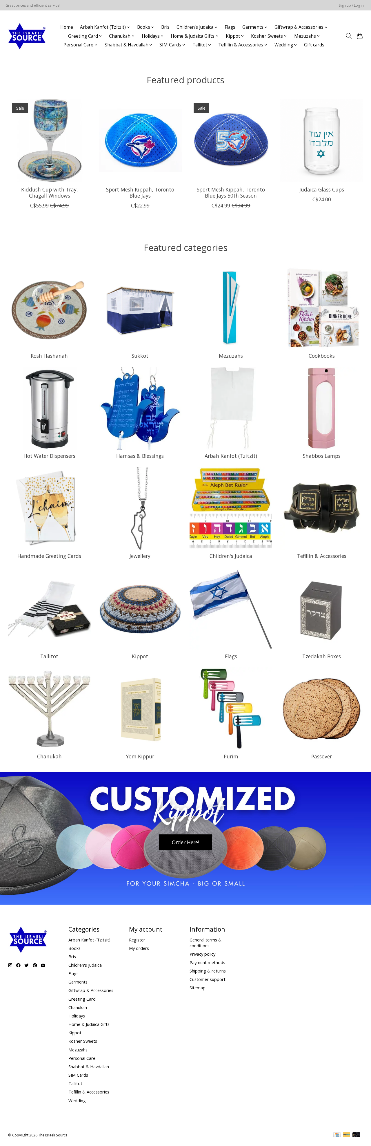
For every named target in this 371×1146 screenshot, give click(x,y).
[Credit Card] (337, 1135)
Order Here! (185, 842)
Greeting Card (82, 999)
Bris (165, 27)
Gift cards (314, 45)
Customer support (207, 979)
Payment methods (207, 962)
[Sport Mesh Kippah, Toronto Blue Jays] (140, 140)
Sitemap (197, 987)
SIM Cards (78, 1075)
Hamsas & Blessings (140, 455)
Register (137, 940)
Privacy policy (202, 954)
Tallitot (49, 656)
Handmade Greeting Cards (49, 555)
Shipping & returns (208, 971)
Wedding (77, 1100)
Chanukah (49, 756)
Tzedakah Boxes (321, 656)
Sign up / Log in (351, 5)
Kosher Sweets (82, 1041)
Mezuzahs (231, 355)
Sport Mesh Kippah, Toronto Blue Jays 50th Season (231, 192)
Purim (231, 756)
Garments (78, 982)
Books (74, 948)
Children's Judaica (231, 555)
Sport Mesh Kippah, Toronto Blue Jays (140, 192)
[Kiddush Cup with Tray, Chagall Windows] (49, 140)
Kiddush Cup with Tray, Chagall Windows (49, 192)
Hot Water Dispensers (49, 455)
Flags (230, 27)
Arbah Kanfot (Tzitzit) (231, 455)
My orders (139, 948)
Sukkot (140, 355)
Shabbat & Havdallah (88, 1066)
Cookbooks (322, 355)
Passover (321, 756)
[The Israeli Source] (26, 35)
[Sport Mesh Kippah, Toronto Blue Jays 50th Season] (231, 140)
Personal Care (81, 1058)
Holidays (76, 1016)
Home (66, 27)
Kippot (140, 656)
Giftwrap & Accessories (90, 990)
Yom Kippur (140, 756)
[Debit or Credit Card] (356, 1135)
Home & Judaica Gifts (89, 1024)
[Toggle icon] (348, 36)
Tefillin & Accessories (321, 555)
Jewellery (140, 555)
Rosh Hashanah (49, 355)
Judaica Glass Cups (321, 189)
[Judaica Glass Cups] (321, 140)
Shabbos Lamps (322, 455)
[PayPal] (346, 1135)
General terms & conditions (205, 942)
